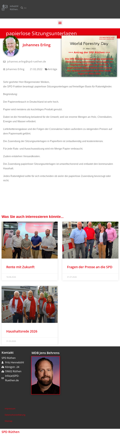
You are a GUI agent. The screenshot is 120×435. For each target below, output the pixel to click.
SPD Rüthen (11, 432)
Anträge (52, 69)
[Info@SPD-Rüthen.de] (6, 7)
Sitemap (8, 421)
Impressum (10, 408)
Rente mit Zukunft (20, 267)
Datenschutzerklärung (15, 414)
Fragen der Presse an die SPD (89, 267)
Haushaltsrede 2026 (21, 331)
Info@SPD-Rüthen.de (15, 8)
